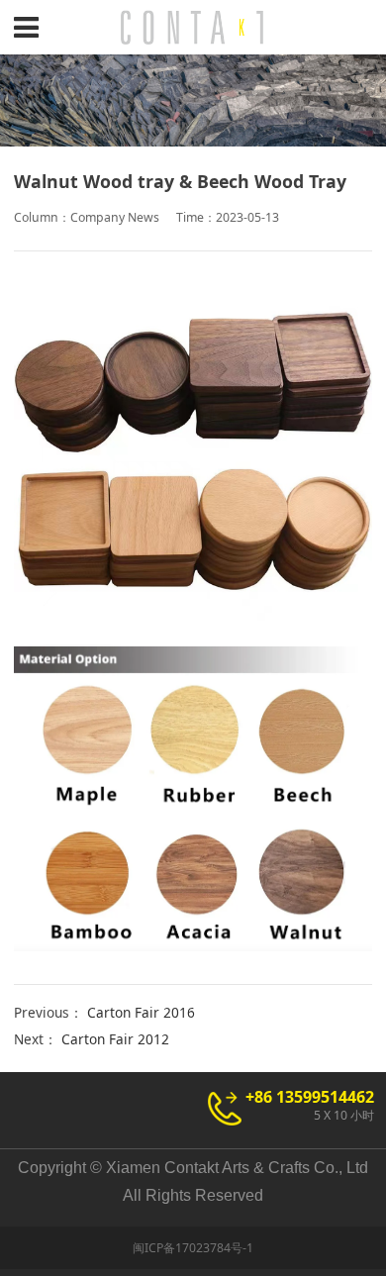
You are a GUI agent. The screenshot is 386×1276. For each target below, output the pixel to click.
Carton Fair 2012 (115, 1039)
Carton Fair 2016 (141, 1012)
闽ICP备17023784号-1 (193, 1247)
